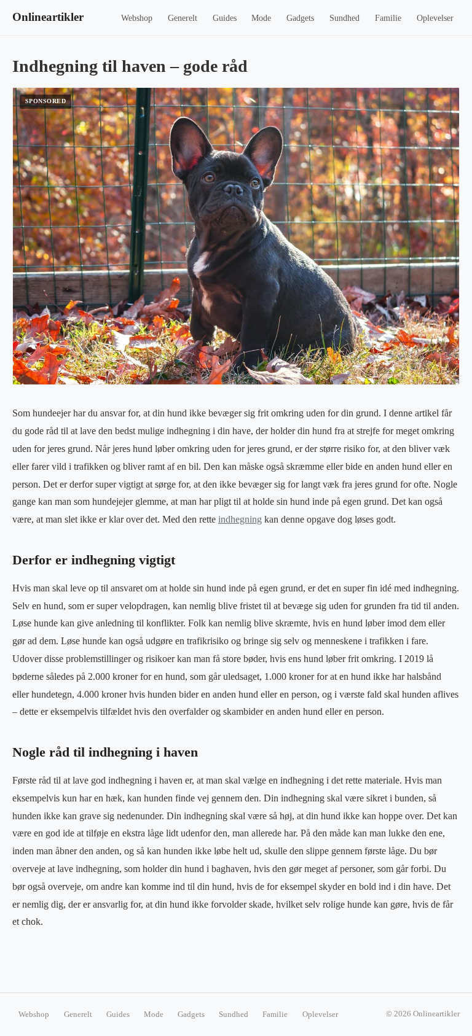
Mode (261, 18)
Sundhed (344, 18)
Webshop (136, 18)
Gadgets (300, 18)
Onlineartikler (48, 16)
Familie (388, 18)
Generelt (182, 18)
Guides (225, 18)
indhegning (240, 519)
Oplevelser (435, 18)
